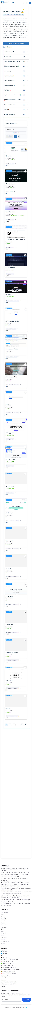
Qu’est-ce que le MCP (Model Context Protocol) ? (15, 872)
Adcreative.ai (4, 912)
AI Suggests (10, 433)
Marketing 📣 (10, 191)
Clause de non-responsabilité (9, 982)
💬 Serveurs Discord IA (7, 965)
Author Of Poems (12, 652)
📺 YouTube (4, 951)
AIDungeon (10, 541)
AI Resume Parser (12, 349)
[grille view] (15, 136)
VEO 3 (2, 914)
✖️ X (2, 955)
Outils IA (6, 9)
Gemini (3, 921)
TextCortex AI (10, 212)
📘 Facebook (4, 953)
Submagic (3, 927)
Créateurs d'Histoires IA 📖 (13, 384)
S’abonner (26, 999)
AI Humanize (10, 268)
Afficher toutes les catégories (16, 43)
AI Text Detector (11, 459)
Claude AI (3, 919)
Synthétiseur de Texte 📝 (12, 356)
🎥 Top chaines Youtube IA (8, 967)
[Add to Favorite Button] (25, 143)
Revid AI (3, 943)
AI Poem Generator (12, 321)
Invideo (3, 923)
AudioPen (9, 625)
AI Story (8, 405)
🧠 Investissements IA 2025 (8, 973)
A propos (3, 980)
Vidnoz (3, 935)
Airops (8, 708)
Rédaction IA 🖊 (10, 163)
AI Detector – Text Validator (15, 240)
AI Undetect (10, 486)
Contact (3, 986)
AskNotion (9, 597)
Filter (10, 136)
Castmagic (4, 937)
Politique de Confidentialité (8, 984)
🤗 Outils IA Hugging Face (8, 971)
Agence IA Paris (5, 976)
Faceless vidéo (5, 941)
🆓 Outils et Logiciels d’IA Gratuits (10, 969)
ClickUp (3, 939)
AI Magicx (9, 294)
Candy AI (3, 933)
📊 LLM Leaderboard (7, 961)
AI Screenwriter (11, 377)
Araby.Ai (8, 569)
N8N (2, 929)
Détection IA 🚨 (11, 247)
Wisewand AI (10, 184)
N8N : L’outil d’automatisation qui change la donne (15, 882)
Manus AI (3, 925)
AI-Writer (9, 513)
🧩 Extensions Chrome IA (8, 963)
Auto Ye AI (9, 680)
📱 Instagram (4, 957)
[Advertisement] (16, 796)
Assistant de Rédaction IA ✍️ (13, 300)
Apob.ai (3, 931)
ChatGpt (3, 916)
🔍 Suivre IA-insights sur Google (9, 959)
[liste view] (18, 136)
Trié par (15, 132)
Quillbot (8, 156)
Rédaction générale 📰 (12, 328)
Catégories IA (4, 978)
